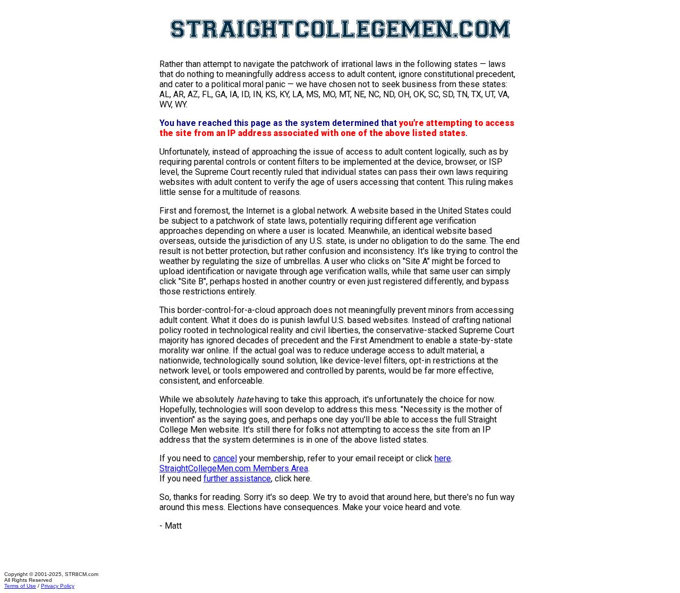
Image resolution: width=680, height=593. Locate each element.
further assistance (237, 478)
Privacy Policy (57, 586)
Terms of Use (20, 586)
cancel (225, 458)
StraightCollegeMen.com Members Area (233, 468)
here (443, 458)
